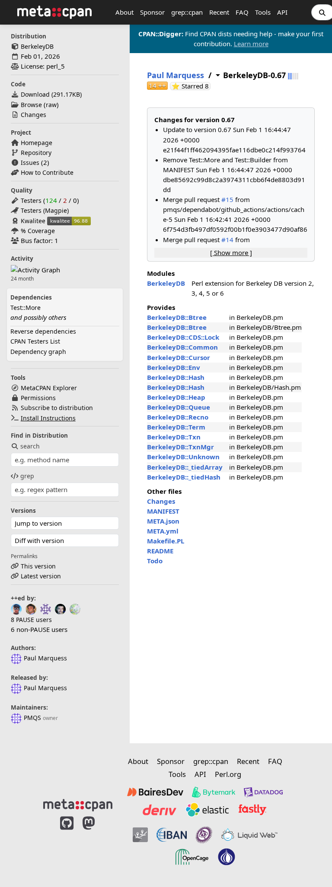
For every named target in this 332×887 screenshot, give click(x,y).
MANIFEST (163, 511)
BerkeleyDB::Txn (174, 436)
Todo (155, 560)
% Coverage (38, 231)
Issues (30, 162)
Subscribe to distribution (57, 408)
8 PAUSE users (31, 620)
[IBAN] (171, 835)
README (160, 550)
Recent (219, 12)
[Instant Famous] (204, 835)
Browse (31, 105)
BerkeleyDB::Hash (175, 377)
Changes (33, 114)
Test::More (25, 307)
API (282, 12)
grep (27, 476)
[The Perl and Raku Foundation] (226, 856)
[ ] (231, 252)
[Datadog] (263, 792)
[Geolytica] (140, 835)
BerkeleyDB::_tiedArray (185, 467)
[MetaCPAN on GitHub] (66, 845)
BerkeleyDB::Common (182, 347)
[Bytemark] (213, 792)
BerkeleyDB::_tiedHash (183, 477)
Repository (36, 152)
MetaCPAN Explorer (49, 388)
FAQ (242, 12)
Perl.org (228, 774)
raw (51, 105)
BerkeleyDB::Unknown (183, 456)
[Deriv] (159, 809)
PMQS (32, 717)
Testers (31, 200)
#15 (227, 199)
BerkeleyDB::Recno (177, 417)
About (124, 12)
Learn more (251, 43)
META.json (163, 521)
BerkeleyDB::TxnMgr (180, 446)
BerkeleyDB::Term (176, 427)
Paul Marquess (45, 658)
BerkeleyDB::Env (173, 367)
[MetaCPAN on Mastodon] (97, 845)
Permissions (38, 398)
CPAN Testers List (35, 341)
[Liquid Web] (249, 835)
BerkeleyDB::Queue (178, 407)
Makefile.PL (165, 541)
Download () (51, 94)
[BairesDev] (155, 792)
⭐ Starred (191, 86)
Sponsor (152, 12)
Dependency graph (38, 351)
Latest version (41, 576)
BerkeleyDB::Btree (177, 317)
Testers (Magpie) (45, 210)
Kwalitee (33, 221)
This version (38, 566)
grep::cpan (187, 12)
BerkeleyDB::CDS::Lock (183, 337)
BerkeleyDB (37, 46)
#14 (227, 239)
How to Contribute (47, 172)
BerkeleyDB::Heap (176, 397)
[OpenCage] (192, 856)
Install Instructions (48, 418)
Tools (263, 12)
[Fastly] (252, 809)
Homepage (36, 143)
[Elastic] (207, 809)
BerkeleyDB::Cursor (178, 357)
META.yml (163, 531)
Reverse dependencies (43, 331)
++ (157, 86)
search (30, 446)
